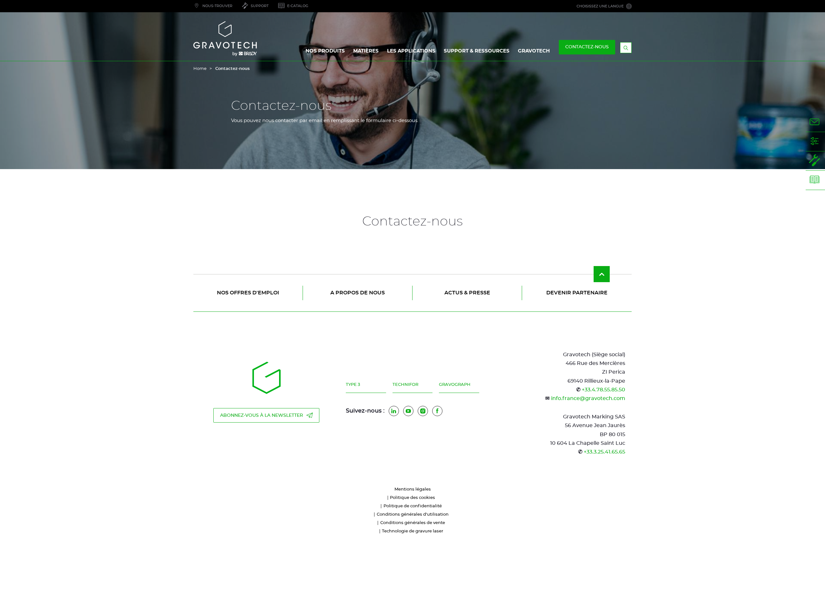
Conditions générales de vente (412, 523)
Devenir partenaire (576, 292)
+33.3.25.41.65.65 (604, 451)
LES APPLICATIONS (411, 51)
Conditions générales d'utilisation (413, 514)
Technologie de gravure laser (412, 531)
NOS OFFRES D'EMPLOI (248, 292)
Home (200, 69)
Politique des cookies (412, 498)
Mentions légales (412, 489)
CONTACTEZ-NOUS (587, 47)
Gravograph (455, 385)
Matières (366, 51)
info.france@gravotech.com (588, 398)
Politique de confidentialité (412, 506)
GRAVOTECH (534, 51)
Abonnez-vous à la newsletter (261, 415)
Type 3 (353, 385)
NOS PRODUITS (325, 51)
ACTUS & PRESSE (467, 292)
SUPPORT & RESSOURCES (477, 51)
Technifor (405, 385)
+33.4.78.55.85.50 (603, 389)
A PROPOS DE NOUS (357, 292)
